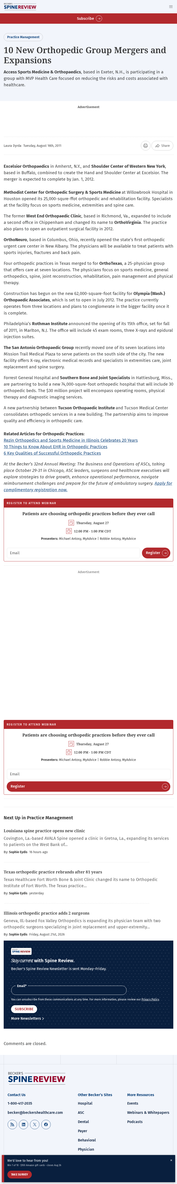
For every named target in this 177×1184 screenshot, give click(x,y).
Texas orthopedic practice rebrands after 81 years (53, 872)
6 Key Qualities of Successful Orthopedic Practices (52, 453)
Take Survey (19, 1174)
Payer (82, 1131)
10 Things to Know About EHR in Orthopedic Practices (55, 446)
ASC (81, 1112)
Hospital (85, 1103)
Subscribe (85, 18)
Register (153, 553)
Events (132, 1103)
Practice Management (23, 37)
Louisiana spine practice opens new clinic (44, 830)
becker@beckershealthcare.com (35, 1112)
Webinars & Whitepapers (148, 1112)
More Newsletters (26, 1018)
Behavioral (87, 1140)
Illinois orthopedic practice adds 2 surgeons (46, 913)
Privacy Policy (150, 999)
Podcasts (135, 1122)
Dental (83, 1122)
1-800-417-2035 (20, 1103)
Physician (86, 1149)
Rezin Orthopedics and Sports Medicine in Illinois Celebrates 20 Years (71, 440)
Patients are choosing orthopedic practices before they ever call (88, 513)
